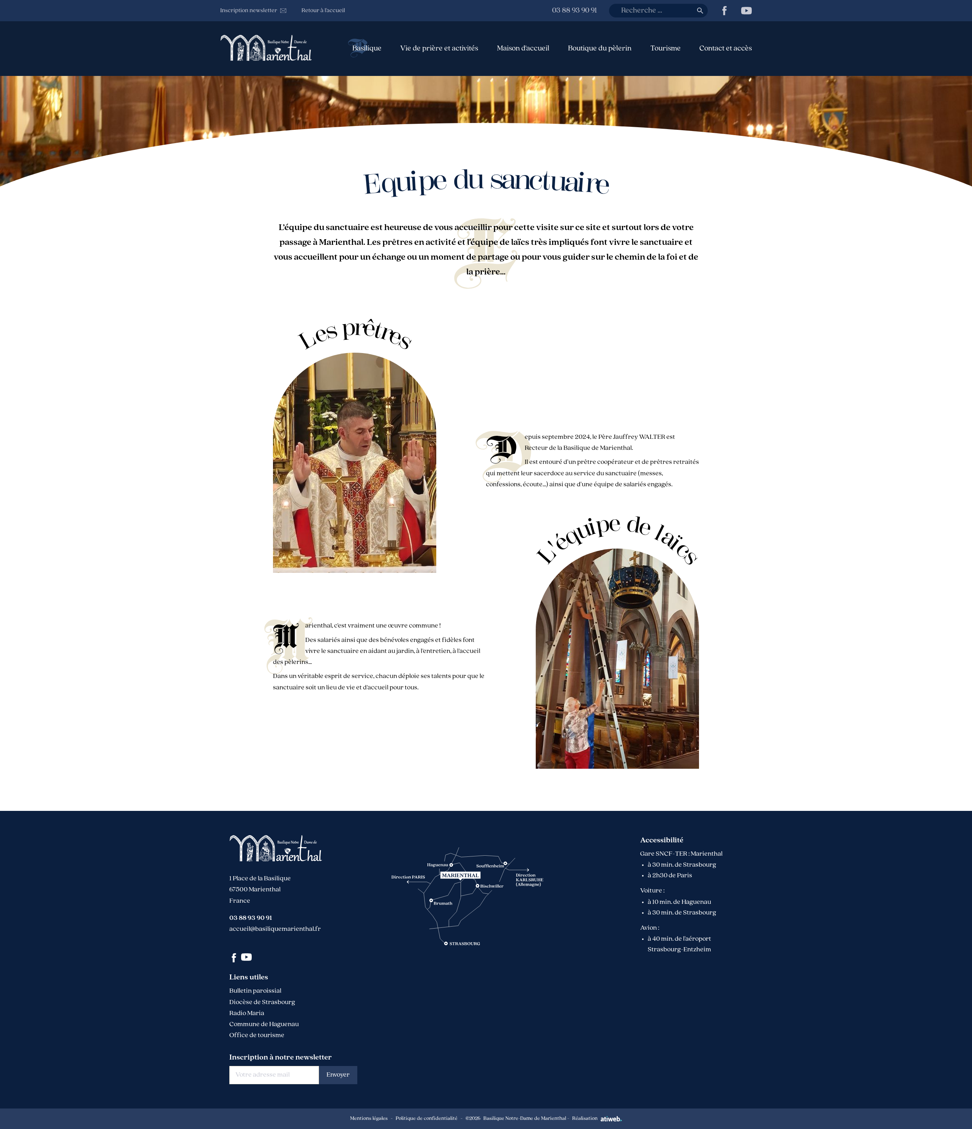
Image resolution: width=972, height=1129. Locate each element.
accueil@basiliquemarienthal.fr (275, 929)
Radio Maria (246, 1013)
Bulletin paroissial (255, 991)
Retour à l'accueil (323, 11)
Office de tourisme (256, 1035)
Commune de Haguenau (264, 1024)
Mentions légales (369, 1118)
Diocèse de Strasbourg (262, 1002)
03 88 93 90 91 (574, 10)
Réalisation (585, 1118)
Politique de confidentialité (427, 1118)
